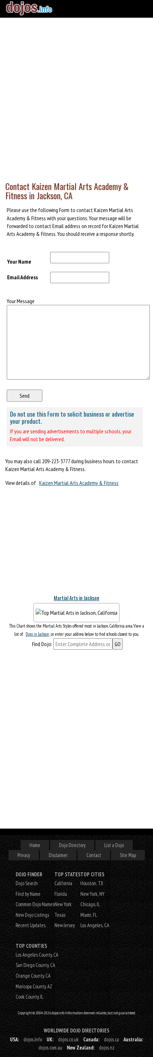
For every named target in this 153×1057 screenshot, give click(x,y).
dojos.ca (111, 1039)
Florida (60, 893)
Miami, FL (88, 914)
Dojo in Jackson (37, 634)
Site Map (128, 855)
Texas (59, 914)
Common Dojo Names (35, 904)
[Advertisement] (76, 97)
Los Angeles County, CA (37, 954)
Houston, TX (91, 883)
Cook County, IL (29, 996)
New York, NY (92, 893)
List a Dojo (114, 845)
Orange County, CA (33, 975)
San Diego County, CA (35, 965)
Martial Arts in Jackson (76, 598)
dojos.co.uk (68, 1039)
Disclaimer (58, 855)
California (63, 883)
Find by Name (28, 893)
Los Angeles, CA (94, 925)
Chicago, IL (90, 904)
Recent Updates (31, 925)
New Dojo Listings (32, 914)
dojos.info (32, 1039)
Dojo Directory (72, 845)
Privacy (23, 855)
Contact (93, 855)
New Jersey (64, 925)
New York (63, 904)
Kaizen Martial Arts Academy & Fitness (78, 482)
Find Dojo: (42, 644)
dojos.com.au (50, 1047)
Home (35, 845)
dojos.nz (107, 1047)
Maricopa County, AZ (34, 986)
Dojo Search (27, 883)
